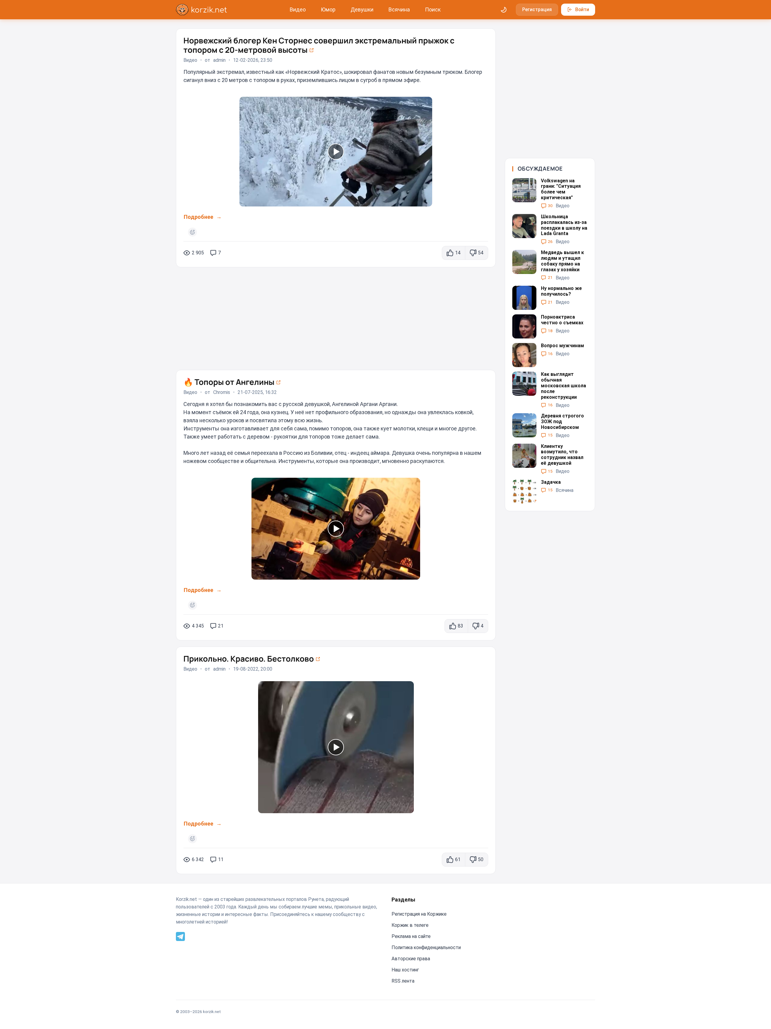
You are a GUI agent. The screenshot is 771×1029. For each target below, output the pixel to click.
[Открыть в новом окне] (311, 50)
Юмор (328, 9)
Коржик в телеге (410, 925)
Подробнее (198, 217)
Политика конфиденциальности (426, 947)
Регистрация (537, 9)
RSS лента (403, 981)
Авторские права (411, 958)
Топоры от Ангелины (229, 381)
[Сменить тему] (504, 10)
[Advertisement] (336, 315)
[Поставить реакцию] (192, 232)
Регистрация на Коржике (419, 914)
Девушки (362, 9)
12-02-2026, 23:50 (252, 60)
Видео (298, 9)
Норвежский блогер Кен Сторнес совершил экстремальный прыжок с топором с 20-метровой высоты (318, 45)
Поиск (433, 9)
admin (219, 60)
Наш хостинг (405, 970)
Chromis (221, 392)
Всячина (399, 9)
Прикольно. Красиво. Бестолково (249, 658)
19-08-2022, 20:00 (252, 669)
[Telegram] (180, 936)
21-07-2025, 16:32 (257, 392)
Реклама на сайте (411, 936)
